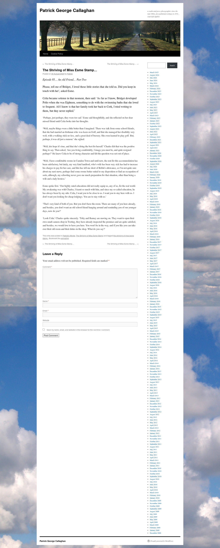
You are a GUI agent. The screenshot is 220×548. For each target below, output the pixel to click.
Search (172, 65)
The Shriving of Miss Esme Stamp (89, 235)
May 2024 (153, 83)
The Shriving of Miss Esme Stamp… (58, 64)
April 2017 (154, 263)
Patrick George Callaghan (67, 10)
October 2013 (155, 376)
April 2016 (154, 296)
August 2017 (154, 253)
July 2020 (153, 166)
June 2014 (153, 355)
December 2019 (155, 180)
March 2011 (154, 460)
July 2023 (153, 104)
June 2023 (153, 107)
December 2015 (155, 306)
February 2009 (155, 527)
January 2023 (154, 121)
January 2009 (154, 530)
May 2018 (153, 228)
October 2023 (155, 96)
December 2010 (155, 468)
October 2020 (155, 158)
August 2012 (154, 414)
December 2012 (155, 403)
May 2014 (153, 358)
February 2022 (155, 137)
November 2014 (155, 341)
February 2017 (155, 269)
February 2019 (155, 204)
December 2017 (155, 242)
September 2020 (155, 161)
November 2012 (155, 406)
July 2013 (153, 385)
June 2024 (153, 80)
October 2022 (155, 123)
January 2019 (154, 207)
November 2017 (155, 244)
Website (46, 320)
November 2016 (155, 277)
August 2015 (154, 317)
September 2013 (155, 379)
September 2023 (155, 99)
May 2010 (153, 487)
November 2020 (155, 156)
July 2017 (153, 255)
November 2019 (155, 183)
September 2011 (155, 444)
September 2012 (155, 411)
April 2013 (154, 393)
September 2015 (155, 315)
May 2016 (153, 293)
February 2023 (155, 118)
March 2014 (154, 363)
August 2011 (154, 446)
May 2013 (153, 390)
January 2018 (154, 239)
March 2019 (154, 201)
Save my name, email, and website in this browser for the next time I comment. (78, 329)
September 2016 (155, 282)
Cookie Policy (57, 53)
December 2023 (155, 91)
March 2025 (154, 72)
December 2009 (155, 500)
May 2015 (153, 325)
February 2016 (155, 301)
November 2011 (155, 438)
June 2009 (153, 517)
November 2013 (155, 374)
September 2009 (155, 508)
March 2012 (154, 428)
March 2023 (154, 115)
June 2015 (153, 323)
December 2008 (155, 533)
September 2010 (155, 476)
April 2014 (154, 360)
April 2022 (154, 134)
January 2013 (154, 401)
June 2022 (153, 131)
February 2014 (155, 366)
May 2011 (153, 455)
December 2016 (155, 274)
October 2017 (155, 247)
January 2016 (154, 304)
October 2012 (155, 409)
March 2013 (154, 395)
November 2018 (155, 212)
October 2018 (155, 215)
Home (45, 53)
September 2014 (155, 347)
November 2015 (155, 309)
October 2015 (155, 312)
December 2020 (155, 153)
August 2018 (154, 220)
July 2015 (153, 320)
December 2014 (155, 339)
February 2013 (155, 398)
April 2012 (154, 425)
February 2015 (155, 333)
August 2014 (154, 350)
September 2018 (155, 218)
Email (45, 310)
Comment (47, 266)
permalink (65, 238)
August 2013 (154, 382)
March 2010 (154, 492)
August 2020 (154, 164)
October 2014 (155, 344)
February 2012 (155, 430)
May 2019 (153, 196)
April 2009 (154, 522)
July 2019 (153, 193)
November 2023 (155, 94)
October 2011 (155, 441)
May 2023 (153, 110)
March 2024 (154, 86)
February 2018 (155, 236)
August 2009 (154, 511)
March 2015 (154, 331)
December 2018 (155, 209)
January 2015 (154, 336)
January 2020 (154, 177)
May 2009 (153, 519)
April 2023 (154, 112)
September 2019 (155, 188)
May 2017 (153, 261)
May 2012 (153, 422)
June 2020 (153, 169)
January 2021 (154, 150)
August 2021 (154, 145)
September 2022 (155, 126)
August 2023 (154, 102)
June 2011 (153, 452)
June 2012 (153, 420)
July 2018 (153, 223)
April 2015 (154, 328)
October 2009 (155, 506)
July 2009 (153, 514)
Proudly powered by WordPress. (162, 541)
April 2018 (154, 231)
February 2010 (155, 495)
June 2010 (153, 484)
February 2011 (155, 463)
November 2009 (155, 503)
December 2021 (155, 139)
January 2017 (154, 271)
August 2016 (154, 285)
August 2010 (154, 479)
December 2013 (155, 371)
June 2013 (153, 387)
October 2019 (155, 185)
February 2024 (155, 88)
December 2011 (155, 436)
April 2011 (154, 457)
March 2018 (154, 234)
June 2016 (153, 290)
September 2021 (155, 142)
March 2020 (154, 172)
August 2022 (154, 129)
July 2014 (153, 352)
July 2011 (153, 449)
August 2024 (154, 75)
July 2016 (153, 288)
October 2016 (155, 279)
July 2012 (153, 417)
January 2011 (154, 465)
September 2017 (155, 250)
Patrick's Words (69, 235)
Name (46, 301)
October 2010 (155, 473)
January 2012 (154, 433)
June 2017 (153, 258)
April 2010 (154, 490)
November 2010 (155, 471)
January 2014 (154, 368)
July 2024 (153, 77)
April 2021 (154, 148)
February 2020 (155, 174)
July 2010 (153, 482)
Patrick (70, 73)
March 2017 (154, 266)
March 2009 (154, 525)
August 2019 (154, 191)
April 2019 (154, 199)
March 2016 (154, 298)
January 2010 (154, 498)
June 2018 (153, 226)
